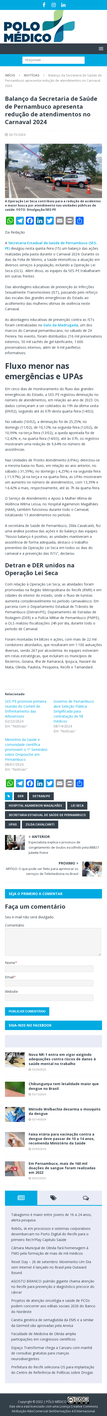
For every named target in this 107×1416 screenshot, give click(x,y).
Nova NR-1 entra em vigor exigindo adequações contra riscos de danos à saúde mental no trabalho (62, 1059)
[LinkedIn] (63, 5)
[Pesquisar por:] (53, 59)
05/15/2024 (39, 1094)
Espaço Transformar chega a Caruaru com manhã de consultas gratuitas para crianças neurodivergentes (51, 1353)
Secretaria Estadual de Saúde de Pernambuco (47, 815)
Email (9, 977)
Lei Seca (77, 805)
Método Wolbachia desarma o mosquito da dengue (65, 1111)
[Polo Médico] (37, 40)
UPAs (13, 824)
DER (21, 796)
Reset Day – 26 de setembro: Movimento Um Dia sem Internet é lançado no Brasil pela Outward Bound (51, 1267)
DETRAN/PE (41, 796)
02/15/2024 (17, 134)
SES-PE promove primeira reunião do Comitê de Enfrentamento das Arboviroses (25, 709)
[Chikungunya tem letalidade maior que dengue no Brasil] (15, 1089)
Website (11, 991)
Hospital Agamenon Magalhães (35, 805)
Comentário (14, 925)
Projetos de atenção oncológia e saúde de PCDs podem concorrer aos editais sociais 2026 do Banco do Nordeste (53, 1306)
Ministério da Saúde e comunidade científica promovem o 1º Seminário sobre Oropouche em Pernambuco (26, 749)
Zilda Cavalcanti (40, 824)
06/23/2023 (39, 1178)
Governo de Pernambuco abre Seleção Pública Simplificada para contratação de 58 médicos (74, 711)
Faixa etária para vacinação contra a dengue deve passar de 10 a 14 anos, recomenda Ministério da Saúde (62, 1138)
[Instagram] (53, 5)
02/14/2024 (39, 1119)
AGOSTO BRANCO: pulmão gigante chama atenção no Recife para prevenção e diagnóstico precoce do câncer (52, 1287)
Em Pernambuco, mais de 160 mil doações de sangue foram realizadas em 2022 (62, 1168)
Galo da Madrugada (60, 325)
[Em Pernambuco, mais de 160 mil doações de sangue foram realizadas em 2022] (15, 1168)
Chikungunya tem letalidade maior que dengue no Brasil (64, 1086)
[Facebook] (44, 5)
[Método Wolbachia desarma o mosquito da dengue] (15, 1114)
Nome (10, 962)
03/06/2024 (39, 1149)
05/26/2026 (39, 1069)
